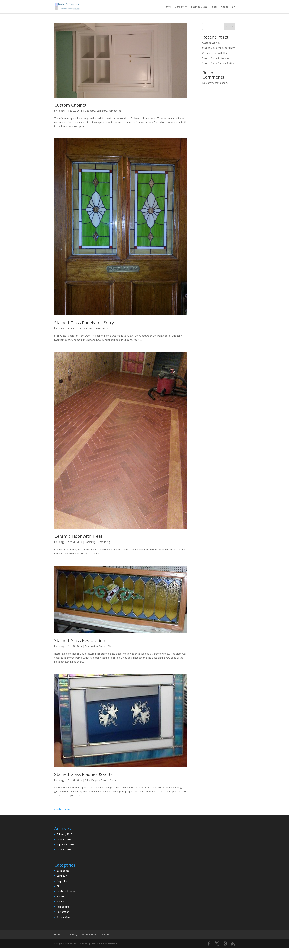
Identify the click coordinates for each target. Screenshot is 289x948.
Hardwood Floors (66, 891)
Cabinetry (90, 110)
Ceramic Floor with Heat (78, 536)
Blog (214, 7)
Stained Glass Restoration (79, 640)
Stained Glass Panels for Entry (84, 323)
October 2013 (64, 849)
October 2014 (64, 839)
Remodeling (114, 110)
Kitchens (61, 896)
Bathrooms (63, 870)
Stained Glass (199, 7)
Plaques (87, 328)
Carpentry (181, 7)
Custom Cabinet (70, 105)
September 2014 (65, 844)
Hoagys (61, 110)
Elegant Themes (78, 943)
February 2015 (64, 834)
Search (229, 26)
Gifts (87, 780)
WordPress (110, 943)
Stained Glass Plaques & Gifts (83, 774)
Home (167, 7)
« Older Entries (62, 809)
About (224, 7)
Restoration (91, 646)
